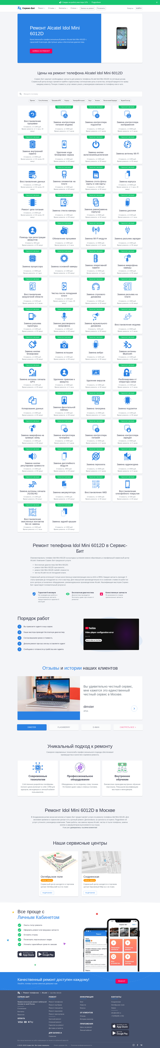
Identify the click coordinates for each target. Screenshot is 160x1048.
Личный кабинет (86, 1030)
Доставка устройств (56, 1028)
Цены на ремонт (86, 1027)
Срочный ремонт (55, 1019)
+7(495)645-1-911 (117, 1016)
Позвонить (101, 8)
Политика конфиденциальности (81, 1045)
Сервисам (52, 1036)
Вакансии (21, 1014)
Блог (81, 1002)
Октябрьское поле (117, 1005)
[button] (138, 8)
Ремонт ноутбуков (55, 1005)
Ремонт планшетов (55, 1008)
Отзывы (50, 668)
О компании (22, 1008)
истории (73, 668)
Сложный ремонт (55, 1022)
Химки (113, 1008)
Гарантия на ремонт (56, 1025)
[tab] (32, 727)
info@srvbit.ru (116, 1013)
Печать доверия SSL (60, 1045)
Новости (83, 1005)
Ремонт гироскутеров (56, 1014)
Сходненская (116, 1002)
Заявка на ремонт (87, 8)
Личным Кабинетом (38, 917)
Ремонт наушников (55, 1011)
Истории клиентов (86, 1019)
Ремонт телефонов (56, 1002)
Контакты (21, 1011)
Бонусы (130, 8)
